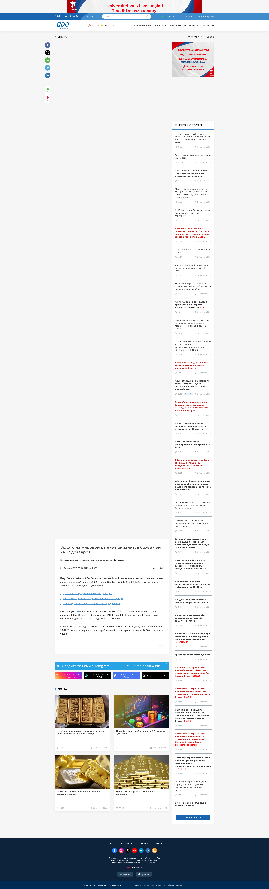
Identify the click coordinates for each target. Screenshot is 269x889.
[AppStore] (144, 874)
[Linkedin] (74, 16)
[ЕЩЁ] (211, 26)
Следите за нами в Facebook (128, 675)
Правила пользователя (143, 885)
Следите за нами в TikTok (99, 675)
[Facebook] (55, 16)
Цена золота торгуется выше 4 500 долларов (87, 593)
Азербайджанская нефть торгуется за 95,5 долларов (91, 603)
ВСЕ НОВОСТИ (142, 25)
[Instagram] (58, 16)
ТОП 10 (159, 843)
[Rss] (77, 16)
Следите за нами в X (156, 676)
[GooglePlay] (125, 874)
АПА (79, 611)
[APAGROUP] (134, 867)
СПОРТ (205, 25)
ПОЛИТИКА (160, 25)
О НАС (109, 843)
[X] (62, 16)
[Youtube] (66, 16)
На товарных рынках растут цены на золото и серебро (93, 598)
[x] (127, 851)
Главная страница (194, 37)
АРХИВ (144, 843)
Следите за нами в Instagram (70, 675)
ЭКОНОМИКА (191, 25)
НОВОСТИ (175, 25)
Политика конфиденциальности (170, 885)
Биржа (210, 36)
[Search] (147, 16)
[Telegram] (70, 16)
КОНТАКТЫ (126, 843)
